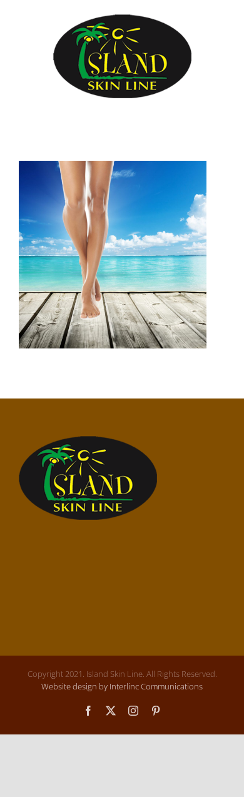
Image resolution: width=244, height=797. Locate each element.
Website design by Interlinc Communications (122, 686)
